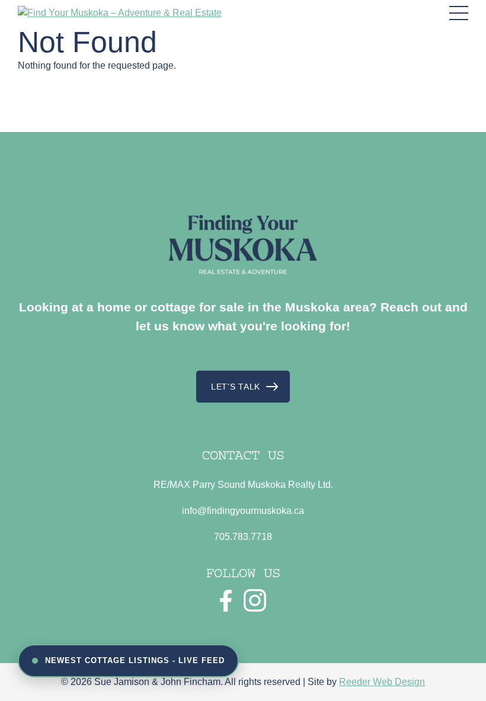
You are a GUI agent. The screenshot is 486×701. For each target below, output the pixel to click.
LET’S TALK (235, 386)
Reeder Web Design (382, 682)
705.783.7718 (243, 537)
